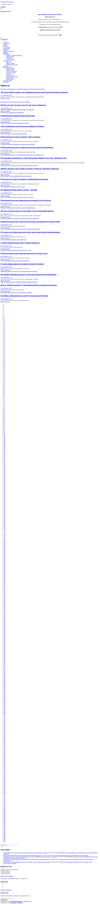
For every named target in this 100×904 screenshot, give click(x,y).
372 (4, 797)
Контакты (6, 82)
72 (4, 399)
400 (4, 834)
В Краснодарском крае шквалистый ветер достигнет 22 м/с (24, 253)
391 (4, 822)
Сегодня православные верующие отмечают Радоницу (22, 264)
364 (4, 786)
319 (4, 727)
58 (4, 381)
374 (4, 800)
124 (4, 468)
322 (4, 731)
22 (4, 333)
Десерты (8, 74)
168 (4, 527)
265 (4, 655)
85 (4, 417)
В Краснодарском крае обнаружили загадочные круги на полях (26, 200)
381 (4, 809)
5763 (11, 161)
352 (4, 771)
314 (4, 720)
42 (4, 360)
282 (4, 678)
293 (4, 692)
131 (4, 478)
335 (4, 748)
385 (4, 814)
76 (4, 405)
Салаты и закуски (10, 72)
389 (4, 820)
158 (4, 513)
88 (4, 421)
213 (4, 586)
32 (4, 346)
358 (4, 778)
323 (4, 732)
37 (4, 353)
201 (4, 570)
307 (4, 711)
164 (4, 521)
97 (4, 433)
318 (4, 725)
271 (4, 663)
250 (4, 635)
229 (4, 607)
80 (4, 410)
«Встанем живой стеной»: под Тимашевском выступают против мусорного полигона (34, 92)
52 (4, 373)
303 (4, 706)
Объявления (7, 48)
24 (4, 336)
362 (4, 784)
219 (4, 594)
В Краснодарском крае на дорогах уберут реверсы (20, 137)
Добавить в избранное (6, 890)
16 (4, 325)
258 (4, 646)
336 (4, 749)
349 (4, 767)
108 (4, 447)
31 (4, 345)
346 (4, 763)
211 (4, 584)
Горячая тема (7, 43)
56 (4, 378)
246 (4, 630)
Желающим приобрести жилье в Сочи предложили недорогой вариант (29, 274)
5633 (10, 224)
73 (4, 401)
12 (4, 320)
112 (4, 452)
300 (4, 702)
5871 (11, 118)
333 (4, 745)
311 (4, 716)
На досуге (6, 46)
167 (4, 525)
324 (4, 733)
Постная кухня (10, 70)
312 (4, 718)
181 (4, 544)
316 (4, 723)
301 (4, 703)
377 (4, 804)
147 (4, 499)
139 (4, 488)
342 (4, 757)
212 (4, 585)
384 (4, 813)
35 (4, 350)
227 (4, 605)
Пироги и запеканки (11, 71)
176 (4, 537)
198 (4, 566)
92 (4, 426)
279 (4, 674)
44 (4, 362)
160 (4, 516)
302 (4, 704)
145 (4, 496)
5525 (11, 298)
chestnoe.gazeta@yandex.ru (7, 876)
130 (4, 476)
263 (4, 653)
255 (4, 642)
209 (4, 581)
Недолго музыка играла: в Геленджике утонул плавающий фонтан (27, 211)
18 (4, 328)
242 (4, 625)
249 (4, 634)
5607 (11, 108)
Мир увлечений (10, 63)
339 (4, 753)
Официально (7, 54)
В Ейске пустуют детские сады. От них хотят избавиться (23, 105)
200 (4, 569)
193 (4, 560)
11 (4, 319)
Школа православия (8, 51)
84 (4, 415)
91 (4, 425)
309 (4, 714)
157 (4, 512)
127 (4, 472)
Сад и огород (7, 47)
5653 (11, 129)
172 (4, 532)
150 (4, 503)
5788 (10, 214)
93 (4, 427)
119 (4, 462)
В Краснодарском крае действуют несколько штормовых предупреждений (30, 221)
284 (4, 680)
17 (4, 326)
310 (4, 715)
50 (4, 370)
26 (4, 338)
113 (4, 454)
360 (4, 781)
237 (4, 618)
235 (4, 615)
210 (4, 582)
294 (4, 694)
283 (4, 679)
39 (4, 356)
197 (4, 565)
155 (4, 509)
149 (4, 501)
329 (4, 740)
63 (4, 387)
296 (4, 696)
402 (4, 837)
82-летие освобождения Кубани (14, 55)
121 (4, 464)
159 (4, 515)
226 (4, 604)
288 (4, 686)
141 (4, 491)
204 (4, 574)
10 (4, 317)
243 (4, 626)
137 (4, 486)
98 (4, 434)
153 (4, 507)
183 (4, 547)
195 (4, 562)
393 (4, 825)
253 (4, 639)
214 (4, 588)
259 (4, 647)
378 (4, 805)
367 (4, 790)
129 (4, 475)
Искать (2, 845)
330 (4, 741)
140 (4, 490)
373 (4, 798)
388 (4, 818)
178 (4, 540)
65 (4, 390)
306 (4, 710)
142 (4, 492)
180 (4, 543)
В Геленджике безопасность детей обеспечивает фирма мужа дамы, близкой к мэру (34, 158)
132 (4, 479)
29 (4, 342)
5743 (11, 95)
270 (4, 662)
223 (4, 600)
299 (4, 700)
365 (4, 788)
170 (4, 529)
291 (4, 690)
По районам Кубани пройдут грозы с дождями (19, 190)
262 (4, 651)
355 (4, 774)
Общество (8, 58)
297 (4, 698)
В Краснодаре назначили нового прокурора (18, 116)
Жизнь (8, 62)
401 (4, 835)
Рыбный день (9, 78)
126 (4, 471)
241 (4, 623)
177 (4, 539)
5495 (11, 150)
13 (4, 321)
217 (4, 592)
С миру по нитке (8, 60)
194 (4, 561)
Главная (5, 42)
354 (4, 773)
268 (4, 659)
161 (4, 517)
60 (4, 383)
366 (4, 789)
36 (4, 352)
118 (4, 460)
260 (4, 649)
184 (4, 548)
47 (4, 366)
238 (4, 619)
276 (4, 670)
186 (4, 550)
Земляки (6, 50)
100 (4, 436)
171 (4, 531)
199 (4, 568)
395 (4, 828)
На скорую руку (10, 75)
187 (4, 552)
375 (4, 801)
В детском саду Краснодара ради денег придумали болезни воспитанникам (30, 232)
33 (4, 348)
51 (4, 372)
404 (4, 839)
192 (4, 558)
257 (4, 645)
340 (4, 755)
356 (4, 776)
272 (4, 664)
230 (4, 609)
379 (4, 806)
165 (4, 523)
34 (4, 349)
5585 (11, 140)
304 (4, 707)
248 (4, 633)
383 (4, 812)
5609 (11, 288)
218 (4, 593)
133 (4, 480)
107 (4, 446)
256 (4, 643)
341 (4, 756)
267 (4, 658)
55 (4, 377)
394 (4, 826)
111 (4, 451)
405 (4, 841)
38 (4, 354)
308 (4, 712)
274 (4, 667)
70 (4, 397)
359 (4, 780)
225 (4, 602)
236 (4, 617)
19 (4, 329)
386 (4, 816)
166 (4, 524)
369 (4, 793)
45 (4, 364)
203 (4, 573)
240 (4, 622)
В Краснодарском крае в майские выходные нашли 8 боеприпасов (27, 147)
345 (4, 761)
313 (4, 719)
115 (4, 456)
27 (4, 340)
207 (4, 578)
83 (4, 414)
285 (4, 682)
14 (4, 322)
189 (4, 554)
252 (4, 638)
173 (4, 533)
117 (4, 459)
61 (4, 385)
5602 (11, 171)
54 (4, 376)
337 (4, 751)
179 (4, 541)
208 (4, 580)
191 (4, 557)
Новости (6, 52)
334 (4, 747)
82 (4, 413)
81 (4, 411)
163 (4, 520)
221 (4, 597)
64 (4, 389)
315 (4, 721)
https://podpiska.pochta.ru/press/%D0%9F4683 (49, 14)
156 (4, 511)
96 (4, 431)
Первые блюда (10, 79)
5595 (11, 277)
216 (4, 590)
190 (4, 556)
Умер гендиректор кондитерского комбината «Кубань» (22, 126)
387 (4, 817)
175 (4, 536)
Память (5, 44)
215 (4, 589)
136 (4, 484)
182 (4, 545)
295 (4, 695)
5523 (11, 182)
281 (4, 676)
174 (4, 535)
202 (4, 572)
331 (4, 743)
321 (4, 729)
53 (4, 374)
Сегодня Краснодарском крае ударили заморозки (20, 243)
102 (4, 439)
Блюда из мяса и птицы (12, 76)
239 (4, 621)
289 (4, 687)
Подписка (3, 7)
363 (4, 785)
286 (4, 683)
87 (4, 419)
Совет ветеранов (10, 59)
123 (4, 467)
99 (4, 435)
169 (4, 528)
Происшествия (10, 56)
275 (4, 668)
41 (4, 358)
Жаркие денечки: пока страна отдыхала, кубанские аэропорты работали (30, 169)
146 (4, 497)
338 (4, 752)
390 (4, 821)
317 (4, 724)
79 (4, 409)
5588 (10, 267)
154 (4, 508)
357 (4, 777)
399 (4, 833)
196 (4, 564)
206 (4, 577)
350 (4, 768)
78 (4, 407)
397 (4, 830)
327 (4, 737)
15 (4, 324)
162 (4, 519)
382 (4, 810)
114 (4, 455)
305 (4, 708)
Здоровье (6, 66)
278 (4, 672)
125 (4, 470)
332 (4, 744)
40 (4, 357)
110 (4, 450)
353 (4, 772)
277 (4, 671)
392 (4, 824)
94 (4, 429)
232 (4, 611)
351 (4, 769)
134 (4, 482)
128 (4, 474)
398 (4, 831)
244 (4, 627)
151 (4, 504)
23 (4, 334)
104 (4, 442)
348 (4, 765)
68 (4, 394)
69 (4, 395)
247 (4, 631)
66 (4, 391)
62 (4, 386)
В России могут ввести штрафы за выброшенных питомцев (24, 179)
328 (4, 739)
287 (4, 684)
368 (4, 792)
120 (4, 463)
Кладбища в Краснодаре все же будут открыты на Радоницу (24, 296)
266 (4, 657)
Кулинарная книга (8, 67)
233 (4, 613)
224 (4, 601)
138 (4, 487)
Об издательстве (8, 80)
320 (4, 728)
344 (4, 760)
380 (4, 808)
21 (4, 332)
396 (4, 829)
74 (4, 402)
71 (4, 398)
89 (4, 422)
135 (4, 483)
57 (4, 379)
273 (4, 666)
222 (4, 598)
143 (4, 493)
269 (4, 661)
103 (4, 440)
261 (4, 650)
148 (4, 500)
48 (4, 368)
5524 (10, 245)
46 (4, 365)
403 (4, 838)
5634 (10, 256)
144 (4, 495)
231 (4, 610)
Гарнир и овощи (10, 68)
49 (4, 369)
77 (4, 406)
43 (4, 361)
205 (4, 576)
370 (4, 794)
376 (4, 802)
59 (4, 382)
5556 (10, 235)
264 (4, 654)
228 (4, 606)
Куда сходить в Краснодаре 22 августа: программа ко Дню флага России (70, 855)
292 (4, 691)
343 (4, 759)
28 (4, 341)
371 (4, 796)
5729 (10, 203)
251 (4, 637)
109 (4, 448)
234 (4, 614)
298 (4, 699)
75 (4, 403)
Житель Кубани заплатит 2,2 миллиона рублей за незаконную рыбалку (29, 285)
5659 (11, 193)
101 (4, 438)
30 (4, 344)
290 (4, 688)
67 (4, 393)
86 (4, 418)
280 (4, 675)
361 (4, 782)
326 (4, 736)
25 (4, 337)
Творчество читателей (11, 64)
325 (4, 735)
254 (4, 641)
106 (4, 444)
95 (4, 430)
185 (4, 549)
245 (4, 629)
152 (4, 505)
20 (4, 330)
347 (4, 764)
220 (4, 596)
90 (4, 423)
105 (4, 443)
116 (4, 458)
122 (4, 466)
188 (4, 553)
